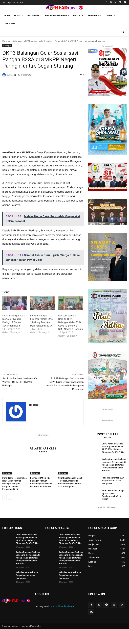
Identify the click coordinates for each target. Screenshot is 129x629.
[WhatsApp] (50, 83)
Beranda (6, 40)
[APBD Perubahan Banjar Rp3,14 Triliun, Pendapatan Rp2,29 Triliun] (94, 493)
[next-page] (10, 497)
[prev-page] (4, 497)
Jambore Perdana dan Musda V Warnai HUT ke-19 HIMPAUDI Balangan (19, 382)
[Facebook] (106, 2)
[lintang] (4, 75)
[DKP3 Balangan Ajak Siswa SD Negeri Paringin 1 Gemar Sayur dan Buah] (14, 303)
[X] (115, 2)
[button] (123, 32)
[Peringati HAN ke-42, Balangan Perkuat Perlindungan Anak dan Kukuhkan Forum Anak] (43, 465)
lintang (12, 74)
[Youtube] (125, 2)
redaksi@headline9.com (62, 606)
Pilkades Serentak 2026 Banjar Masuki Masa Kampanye (113, 481)
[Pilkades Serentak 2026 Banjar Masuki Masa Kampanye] (94, 480)
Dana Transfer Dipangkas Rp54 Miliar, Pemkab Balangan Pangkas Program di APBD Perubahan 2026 (14, 483)
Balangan (17, 40)
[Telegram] (106, 605)
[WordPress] (91, 612)
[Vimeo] (120, 2)
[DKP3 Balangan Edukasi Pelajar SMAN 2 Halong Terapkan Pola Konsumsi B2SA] (42, 303)
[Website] (114, 605)
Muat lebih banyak (106, 507)
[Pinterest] (43, 83)
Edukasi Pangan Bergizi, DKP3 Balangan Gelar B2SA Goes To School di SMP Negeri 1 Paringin (70, 322)
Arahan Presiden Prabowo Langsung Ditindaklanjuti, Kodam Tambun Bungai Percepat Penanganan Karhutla (114, 465)
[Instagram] (111, 2)
